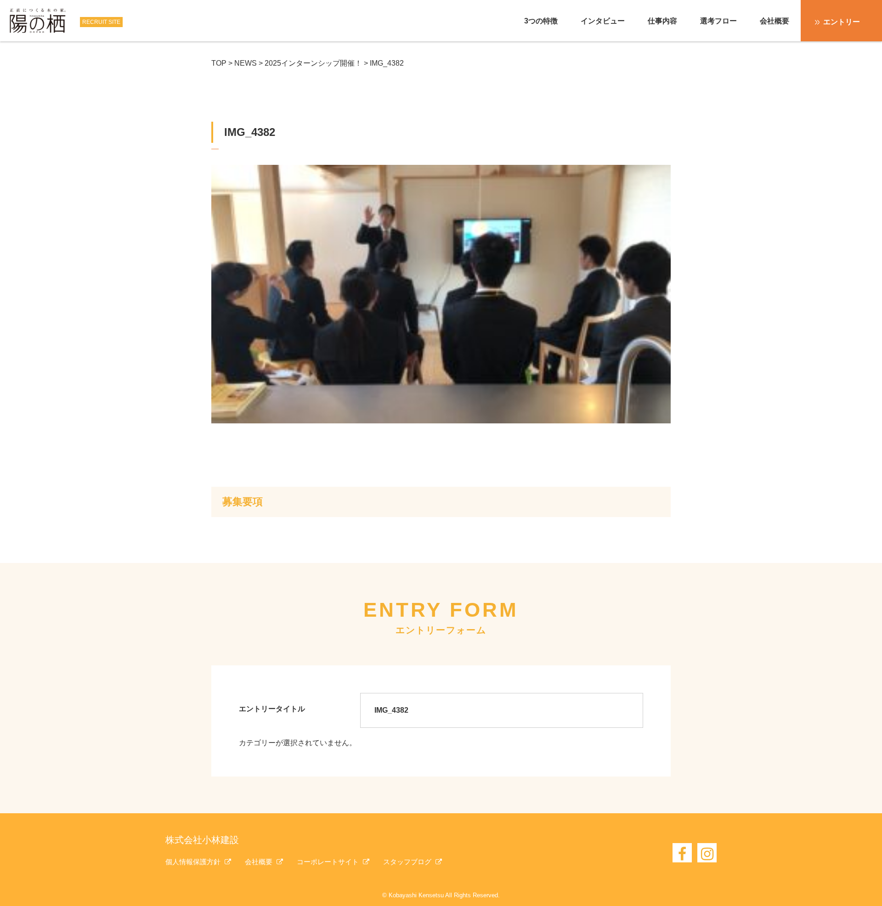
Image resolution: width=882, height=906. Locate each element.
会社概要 (774, 21)
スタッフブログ (408, 862)
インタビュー (603, 21)
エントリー (841, 22)
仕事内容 (662, 21)
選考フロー (718, 21)
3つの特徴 (541, 21)
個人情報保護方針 (193, 862)
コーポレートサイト (329, 862)
